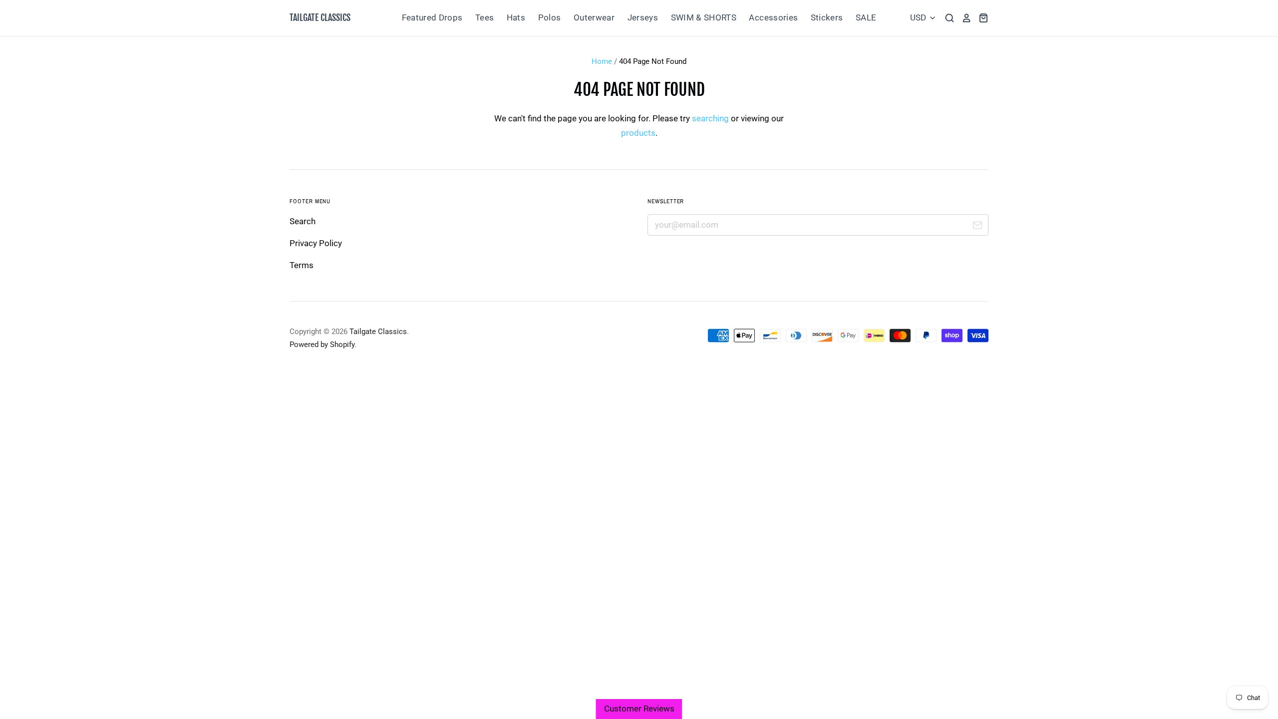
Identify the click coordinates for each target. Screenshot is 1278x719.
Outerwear (594, 17)
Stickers (827, 17)
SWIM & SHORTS (703, 17)
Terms (302, 265)
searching (710, 118)
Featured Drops (432, 17)
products (638, 133)
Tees (484, 17)
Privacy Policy (316, 243)
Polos (549, 17)
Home (602, 61)
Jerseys (643, 17)
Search (303, 221)
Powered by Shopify (322, 344)
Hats (516, 17)
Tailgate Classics (320, 17)
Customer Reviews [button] (639, 709)
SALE (866, 17)
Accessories (773, 17)
